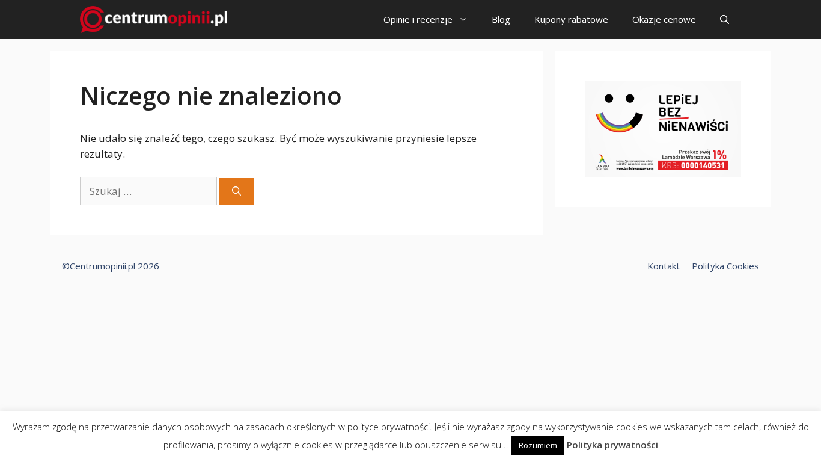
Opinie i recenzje (418, 19)
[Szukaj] (236, 191)
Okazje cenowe (664, 19)
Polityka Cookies (725, 266)
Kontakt (663, 266)
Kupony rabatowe (571, 19)
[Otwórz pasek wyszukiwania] (724, 19)
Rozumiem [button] (538, 445)
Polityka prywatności (612, 445)
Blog (501, 19)
